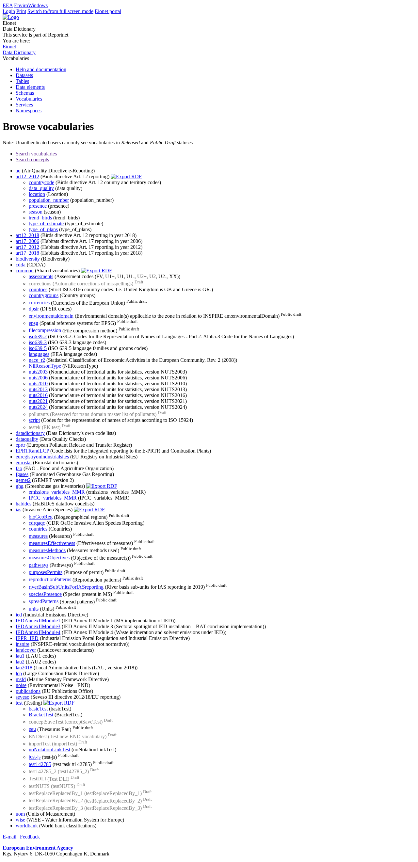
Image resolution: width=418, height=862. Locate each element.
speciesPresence (45, 594)
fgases (22, 474)
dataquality (27, 439)
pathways (38, 565)
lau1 (20, 656)
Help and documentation (41, 69)
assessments (41, 276)
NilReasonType (45, 366)
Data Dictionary (19, 52)
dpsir (34, 308)
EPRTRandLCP (32, 451)
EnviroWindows (31, 5)
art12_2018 (27, 235)
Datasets (24, 75)
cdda (20, 264)
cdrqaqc (37, 523)
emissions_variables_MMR (57, 492)
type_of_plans (43, 229)
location (37, 194)
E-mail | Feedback (21, 836)
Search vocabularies (36, 153)
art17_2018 (27, 253)
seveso (22, 697)
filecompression (45, 330)
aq (18, 170)
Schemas (25, 93)
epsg (33, 323)
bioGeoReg (41, 517)
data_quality (41, 188)
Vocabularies (29, 99)
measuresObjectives (49, 558)
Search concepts (32, 159)
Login (9, 11)
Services (24, 104)
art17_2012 (27, 247)
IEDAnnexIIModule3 (38, 626)
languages (39, 354)
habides (23, 503)
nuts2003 (38, 372)
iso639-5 (38, 348)
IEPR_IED (27, 638)
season (35, 212)
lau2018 (24, 667)
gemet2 (23, 480)
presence (38, 206)
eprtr (20, 445)
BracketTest (41, 714)
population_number (49, 200)
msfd (21, 679)
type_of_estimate (46, 223)
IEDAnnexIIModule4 (38, 632)
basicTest (38, 708)
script (34, 420)
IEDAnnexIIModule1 (38, 620)
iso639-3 (38, 342)
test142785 (40, 764)
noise (21, 685)
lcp (19, 673)
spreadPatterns (43, 601)
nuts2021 (38, 401)
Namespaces (28, 110)
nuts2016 (38, 395)
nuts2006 (38, 377)
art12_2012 (27, 176)
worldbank (27, 825)
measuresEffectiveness (52, 543)
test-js (34, 757)
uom (20, 814)
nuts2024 (38, 407)
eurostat (24, 462)
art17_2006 (27, 241)
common (25, 270)
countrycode (41, 182)
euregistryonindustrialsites (42, 456)
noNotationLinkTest (49, 749)
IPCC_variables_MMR (53, 498)
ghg (20, 486)
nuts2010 (38, 383)
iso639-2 (38, 336)
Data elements (30, 87)
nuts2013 (38, 389)
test (19, 703)
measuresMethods (47, 550)
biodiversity (28, 259)
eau (32, 729)
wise (20, 819)
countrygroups (43, 295)
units (34, 609)
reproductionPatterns (50, 580)
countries (38, 289)
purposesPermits (45, 572)
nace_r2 (37, 360)
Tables (22, 81)
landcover (26, 650)
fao (19, 468)
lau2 (20, 661)
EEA (8, 5)
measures (38, 536)
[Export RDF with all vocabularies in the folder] (126, 176)
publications (28, 691)
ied (19, 614)
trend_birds (40, 217)
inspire (22, 644)
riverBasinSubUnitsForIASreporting (66, 587)
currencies (39, 303)
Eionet (9, 46)
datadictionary (30, 433)
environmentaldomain (51, 316)
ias (18, 509)
